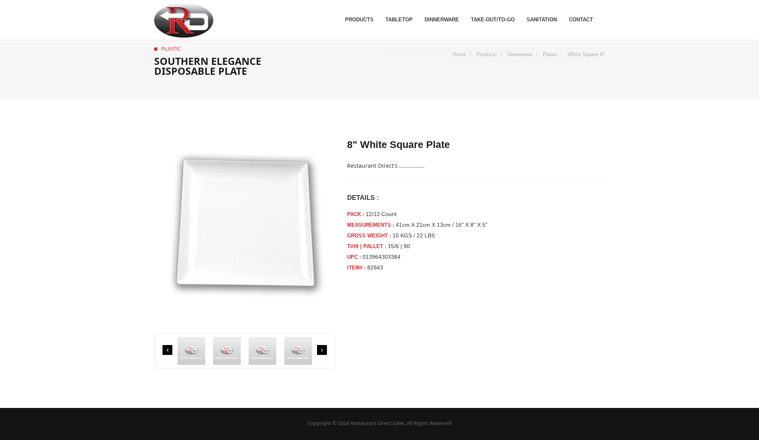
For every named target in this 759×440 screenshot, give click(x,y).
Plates (550, 54)
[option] (244, 230)
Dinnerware (442, 20)
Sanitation (542, 20)
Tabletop (399, 20)
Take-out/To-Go (493, 20)
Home (459, 54)
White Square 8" (586, 54)
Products (359, 20)
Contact (581, 20)
